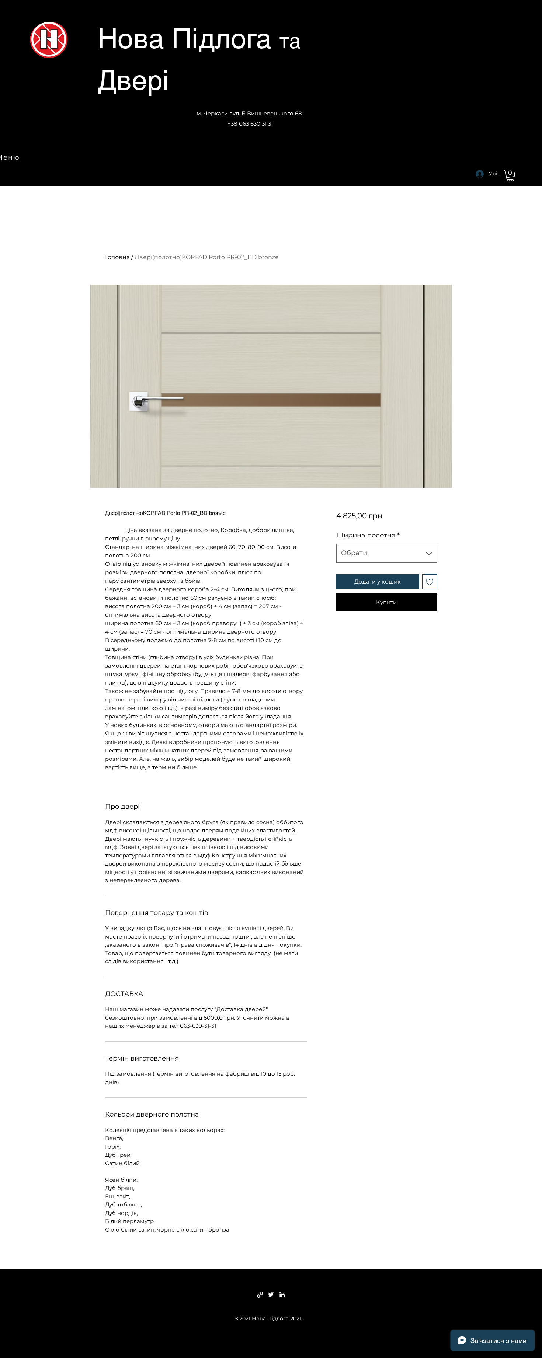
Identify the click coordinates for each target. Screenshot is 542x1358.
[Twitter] (271, 1294)
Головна (117, 257)
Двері (133, 80)
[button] (510, 175)
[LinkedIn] (282, 1294)
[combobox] (386, 553)
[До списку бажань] (429, 581)
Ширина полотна (368, 535)
